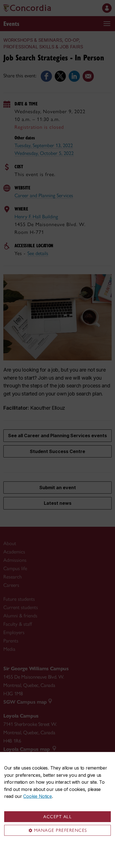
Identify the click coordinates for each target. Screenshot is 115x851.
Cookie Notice (37, 796)
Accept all (57, 816)
